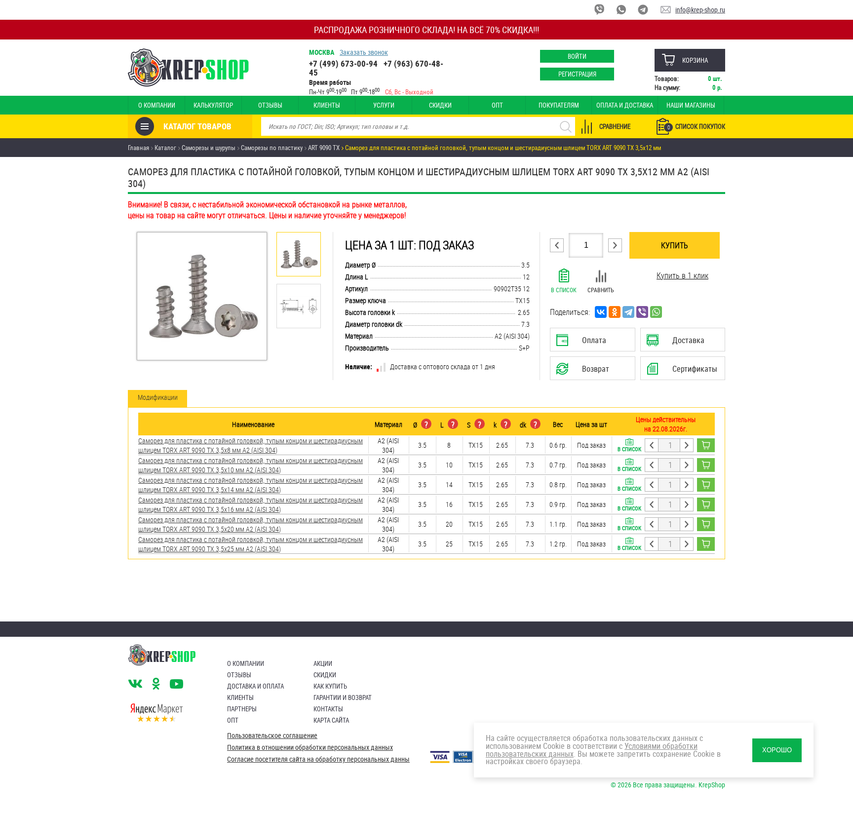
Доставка (682, 343)
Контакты (328, 708)
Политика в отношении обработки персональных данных (310, 747)
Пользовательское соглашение (272, 735)
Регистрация (577, 74)
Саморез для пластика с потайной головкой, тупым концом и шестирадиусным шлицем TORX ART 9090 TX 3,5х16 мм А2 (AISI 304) (250, 504)
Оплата (590, 343)
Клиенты (326, 105)
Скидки (440, 105)
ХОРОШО (777, 750)
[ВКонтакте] (601, 312)
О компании (156, 105)
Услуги (383, 105)
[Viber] (642, 312)
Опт (497, 105)
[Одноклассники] (614, 312)
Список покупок (696, 126)
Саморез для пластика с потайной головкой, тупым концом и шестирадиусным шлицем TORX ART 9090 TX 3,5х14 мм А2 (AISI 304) (250, 484)
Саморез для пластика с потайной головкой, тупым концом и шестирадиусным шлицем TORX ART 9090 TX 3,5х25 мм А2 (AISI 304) (250, 544)
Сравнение (614, 126)
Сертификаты (684, 371)
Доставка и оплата (255, 686)
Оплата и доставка (624, 105)
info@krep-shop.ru (700, 9)
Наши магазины (690, 105)
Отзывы (270, 105)
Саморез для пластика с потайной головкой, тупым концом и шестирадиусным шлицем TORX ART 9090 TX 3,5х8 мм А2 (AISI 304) (250, 445)
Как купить (330, 686)
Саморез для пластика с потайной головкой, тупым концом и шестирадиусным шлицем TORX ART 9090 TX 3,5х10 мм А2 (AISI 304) (250, 465)
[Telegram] (628, 312)
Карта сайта (331, 720)
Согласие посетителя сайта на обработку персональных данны (318, 759)
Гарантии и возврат (342, 697)
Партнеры (242, 708)
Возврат (585, 371)
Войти (577, 56)
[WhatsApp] (656, 312)
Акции (322, 663)
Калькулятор (213, 105)
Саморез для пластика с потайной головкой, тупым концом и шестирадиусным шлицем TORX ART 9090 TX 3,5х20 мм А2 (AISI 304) (250, 524)
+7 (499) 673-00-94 (343, 63)
